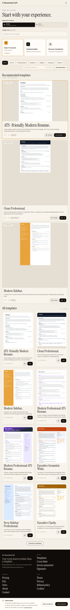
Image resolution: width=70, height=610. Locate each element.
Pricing (5, 577)
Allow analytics (61, 604)
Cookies (40, 588)
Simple (42, 63)
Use (62, 218)
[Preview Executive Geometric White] (58, 478)
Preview (50, 135)
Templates (41, 558)
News (4, 585)
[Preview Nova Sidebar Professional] (25, 535)
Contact (6, 592)
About (5, 588)
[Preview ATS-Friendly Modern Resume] (25, 363)
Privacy (40, 581)
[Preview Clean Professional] (58, 360)
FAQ (4, 581)
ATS (12, 63)
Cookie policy (28, 607)
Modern (33, 63)
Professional (22, 63)
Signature (41, 568)
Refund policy (43, 585)
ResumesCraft (10, 3)
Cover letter (42, 561)
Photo (60, 63)
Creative (51, 63)
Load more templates (35, 543)
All (5, 63)
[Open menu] (66, 3)
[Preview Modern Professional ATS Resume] (58, 421)
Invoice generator (45, 565)
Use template (59, 135)
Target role (9, 30)
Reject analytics (48, 604)
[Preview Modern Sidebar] (25, 417)
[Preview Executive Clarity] (58, 532)
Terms (40, 577)
